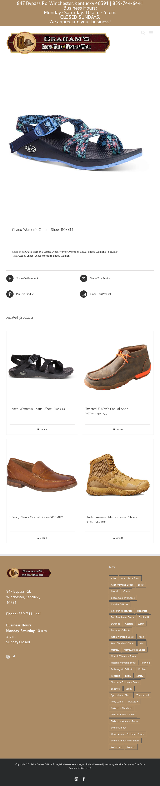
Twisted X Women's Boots (124, 721)
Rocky (128, 675)
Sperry (129, 688)
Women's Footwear (107, 252)
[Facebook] (14, 657)
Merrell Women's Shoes (123, 656)
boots (141, 584)
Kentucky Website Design (118, 764)
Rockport (115, 675)
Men (142, 643)
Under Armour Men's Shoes (125, 740)
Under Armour (118, 727)
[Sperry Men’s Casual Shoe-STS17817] (42, 475)
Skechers (115, 688)
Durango (115, 623)
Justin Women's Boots (122, 636)
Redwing (145, 662)
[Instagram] (8, 657)
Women (63, 252)
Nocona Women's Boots (123, 662)
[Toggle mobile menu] (151, 32)
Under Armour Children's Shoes (127, 734)
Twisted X (133, 701)
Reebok (142, 669)
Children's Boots (119, 604)
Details (43, 429)
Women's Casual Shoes (82, 252)
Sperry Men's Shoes (121, 695)
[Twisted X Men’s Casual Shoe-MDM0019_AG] (118, 366)
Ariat (113, 578)
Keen (141, 636)
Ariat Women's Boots (122, 584)
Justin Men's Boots (120, 630)
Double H (144, 617)
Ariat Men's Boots (130, 578)
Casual (22, 255)
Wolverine (116, 747)
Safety (139, 675)
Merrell (115, 649)
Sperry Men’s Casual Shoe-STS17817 (36, 517)
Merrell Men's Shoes (134, 649)
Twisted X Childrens (121, 708)
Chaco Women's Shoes (47, 255)
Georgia (129, 623)
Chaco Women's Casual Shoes (41, 252)
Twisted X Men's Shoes (123, 714)
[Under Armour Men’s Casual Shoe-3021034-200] (118, 475)
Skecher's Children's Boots (125, 682)
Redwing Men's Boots (122, 669)
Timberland (142, 695)
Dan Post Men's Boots (122, 617)
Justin (141, 623)
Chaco (30, 255)
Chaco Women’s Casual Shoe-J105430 (37, 409)
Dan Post (142, 610)
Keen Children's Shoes (122, 643)
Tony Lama (117, 701)
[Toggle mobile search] (143, 32)
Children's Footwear (121, 610)
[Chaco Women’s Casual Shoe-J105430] (42, 366)
